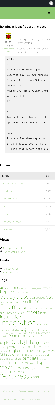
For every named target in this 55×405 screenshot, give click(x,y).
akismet (22, 288)
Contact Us (12, 399)
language (4, 330)
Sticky (11, 359)
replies (35, 351)
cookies (40, 297)
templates (43, 359)
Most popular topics (13, 248)
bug (32, 297)
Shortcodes (33, 355)
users (13, 371)
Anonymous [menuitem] (51, 3)
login (25, 329)
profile (32, 346)
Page (24, 332)
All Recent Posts (12, 268)
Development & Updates (13, 183)
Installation (7, 191)
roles (51, 351)
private (11, 347)
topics (6, 367)
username (4, 372)
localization (14, 330)
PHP (42, 336)
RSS (2, 354)
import (32, 312)
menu (33, 330)
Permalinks (17, 336)
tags (18, 358)
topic (42, 362)
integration (18, 322)
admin (12, 287)
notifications (16, 333)
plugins (37, 342)
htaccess (13, 313)
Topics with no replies (15, 251)
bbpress (7, 291)
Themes (6, 206)
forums (24, 307)
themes (21, 363)
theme (7, 362)
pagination (34, 332)
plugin (21, 341)
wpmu (35, 377)
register (4, 351)
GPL (4, 399)
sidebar (43, 354)
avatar (47, 288)
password (45, 332)
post (46, 342)
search (11, 354)
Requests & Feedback (12, 221)
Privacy (22, 399)
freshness (36, 308)
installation (10, 316)
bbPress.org (5, 13)
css (50, 297)
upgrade (33, 368)
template (31, 358)
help (3, 313)
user (46, 368)
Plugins (5, 214)
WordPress (14, 376)
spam (4, 358)
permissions (33, 336)
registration (19, 350)
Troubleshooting (9, 198)
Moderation (42, 330)
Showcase (7, 229)
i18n (22, 313)
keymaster (43, 324)
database (15, 302)
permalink (4, 336)
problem (21, 347)
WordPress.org (9, 391)
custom (4, 302)
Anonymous (37, 288)
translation (21, 368)
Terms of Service (33, 399)
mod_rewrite (5, 333)
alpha (29, 288)
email (26, 301)
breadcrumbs (22, 292)
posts (3, 347)
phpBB (5, 342)
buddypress (14, 296)
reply (44, 351)
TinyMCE (32, 364)
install (44, 313)
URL (41, 368)
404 (3, 288)
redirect (44, 347)
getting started (48, 308)
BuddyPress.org (34, 391)
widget (22, 371)
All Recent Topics (12, 272)
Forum (8, 306)
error (36, 301)
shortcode (22, 354)
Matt (44, 391)
